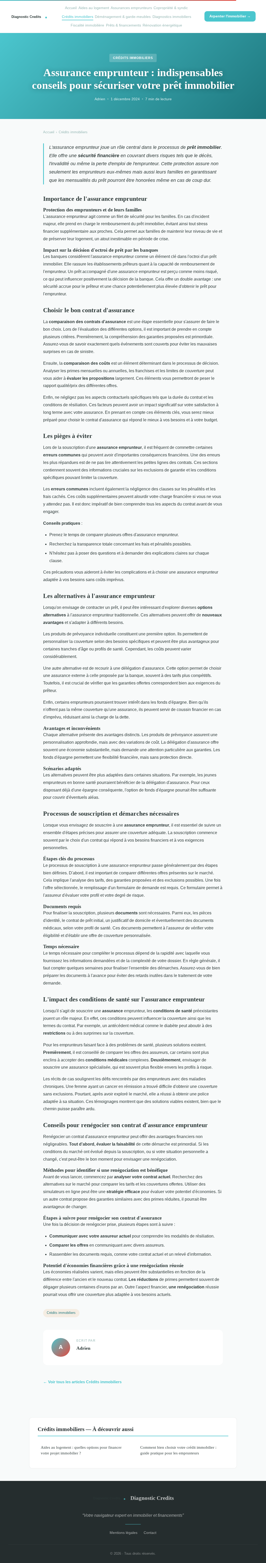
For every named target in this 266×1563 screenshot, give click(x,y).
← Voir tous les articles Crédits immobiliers (82, 1382)
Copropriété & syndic (171, 8)
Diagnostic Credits (152, 1498)
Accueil (71, 8)
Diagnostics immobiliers (171, 17)
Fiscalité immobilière (87, 25)
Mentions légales (123, 1533)
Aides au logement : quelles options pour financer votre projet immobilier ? (81, 1450)
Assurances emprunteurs (131, 8)
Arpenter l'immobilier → (230, 16)
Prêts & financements (123, 25)
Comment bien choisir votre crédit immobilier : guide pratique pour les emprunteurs (178, 1450)
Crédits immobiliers (77, 17)
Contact (150, 1533)
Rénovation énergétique (162, 25)
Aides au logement (93, 8)
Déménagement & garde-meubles (123, 17)
